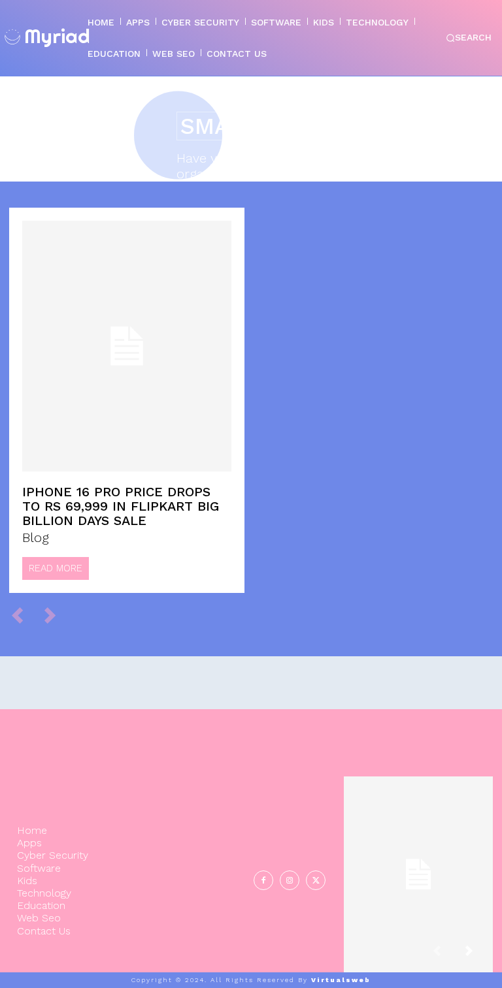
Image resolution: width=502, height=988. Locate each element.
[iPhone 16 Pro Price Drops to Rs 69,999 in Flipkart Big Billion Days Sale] (126, 346)
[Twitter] (316, 880)
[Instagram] (289, 880)
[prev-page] (23, 615)
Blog (35, 537)
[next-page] (479, 956)
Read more (55, 568)
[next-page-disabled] (56, 615)
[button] (469, 38)
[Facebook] (263, 880)
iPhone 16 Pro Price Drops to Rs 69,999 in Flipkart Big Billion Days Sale (120, 506)
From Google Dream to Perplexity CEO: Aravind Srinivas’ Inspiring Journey (418, 864)
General (416, 918)
